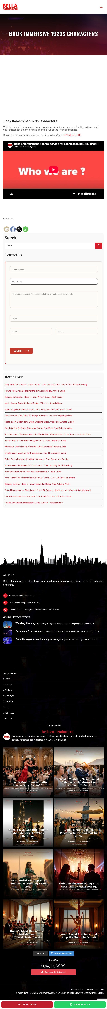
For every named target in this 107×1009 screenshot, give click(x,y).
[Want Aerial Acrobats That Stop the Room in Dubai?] (79, 924)
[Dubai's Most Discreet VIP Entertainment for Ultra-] (28, 924)
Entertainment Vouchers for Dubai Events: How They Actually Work (35, 453)
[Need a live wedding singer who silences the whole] (28, 822)
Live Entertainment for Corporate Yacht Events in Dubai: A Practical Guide (38, 496)
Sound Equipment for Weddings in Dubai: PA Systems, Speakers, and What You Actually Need (48, 490)
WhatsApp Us (81, 1004)
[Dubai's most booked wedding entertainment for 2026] (79, 822)
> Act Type (7, 690)
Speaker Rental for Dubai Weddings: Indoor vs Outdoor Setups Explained (38, 415)
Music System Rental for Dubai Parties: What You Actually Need (34, 403)
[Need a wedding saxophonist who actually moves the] (79, 772)
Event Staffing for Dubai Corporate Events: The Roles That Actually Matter (38, 428)
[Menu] (101, 7)
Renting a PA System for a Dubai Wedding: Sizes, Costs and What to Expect (39, 422)
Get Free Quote (27, 1004)
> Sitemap (7, 719)
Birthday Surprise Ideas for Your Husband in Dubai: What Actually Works (37, 484)
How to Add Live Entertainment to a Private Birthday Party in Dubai (35, 391)
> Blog (6, 707)
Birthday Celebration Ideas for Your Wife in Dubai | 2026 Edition (34, 397)
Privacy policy (77, 989)
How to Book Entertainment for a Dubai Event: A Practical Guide (34, 503)
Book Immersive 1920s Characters (30, 121)
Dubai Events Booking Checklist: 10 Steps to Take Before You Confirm (37, 459)
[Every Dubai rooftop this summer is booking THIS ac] (28, 873)
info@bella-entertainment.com (21, 595)
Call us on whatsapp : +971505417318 (24, 603)
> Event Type (8, 696)
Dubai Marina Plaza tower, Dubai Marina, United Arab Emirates (34, 610)
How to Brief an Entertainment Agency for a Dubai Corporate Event (35, 440)
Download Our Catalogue (55, 972)
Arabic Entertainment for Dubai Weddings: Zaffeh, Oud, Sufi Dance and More (40, 478)
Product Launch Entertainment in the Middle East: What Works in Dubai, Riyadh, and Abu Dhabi (48, 434)
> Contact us (8, 701)
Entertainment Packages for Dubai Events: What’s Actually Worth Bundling (38, 465)
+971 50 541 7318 (71, 135)
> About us (7, 684)
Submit (18, 350)
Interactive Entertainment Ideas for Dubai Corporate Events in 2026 (35, 446)
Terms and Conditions (95, 989)
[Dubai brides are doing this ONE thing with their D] (79, 873)
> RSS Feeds (8, 713)
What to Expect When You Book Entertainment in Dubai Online (33, 471)
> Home (6, 679)
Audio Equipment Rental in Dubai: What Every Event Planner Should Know (38, 409)
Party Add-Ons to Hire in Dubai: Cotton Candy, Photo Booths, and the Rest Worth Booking (46, 384)
